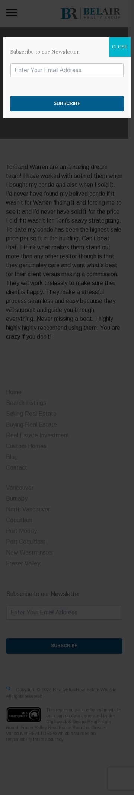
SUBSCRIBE (67, 103)
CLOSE (120, 47)
